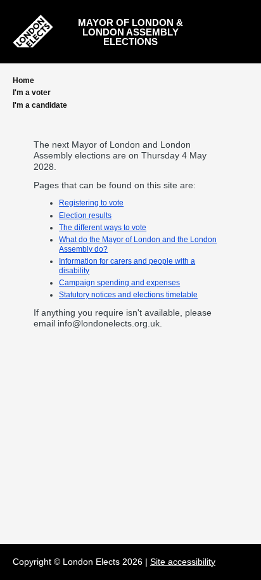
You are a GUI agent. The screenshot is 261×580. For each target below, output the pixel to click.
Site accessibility (182, 562)
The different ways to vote (102, 227)
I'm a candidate (40, 105)
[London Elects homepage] (33, 31)
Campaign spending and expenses (119, 282)
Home (23, 80)
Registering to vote (91, 202)
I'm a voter (32, 92)
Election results (85, 215)
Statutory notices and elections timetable (128, 294)
